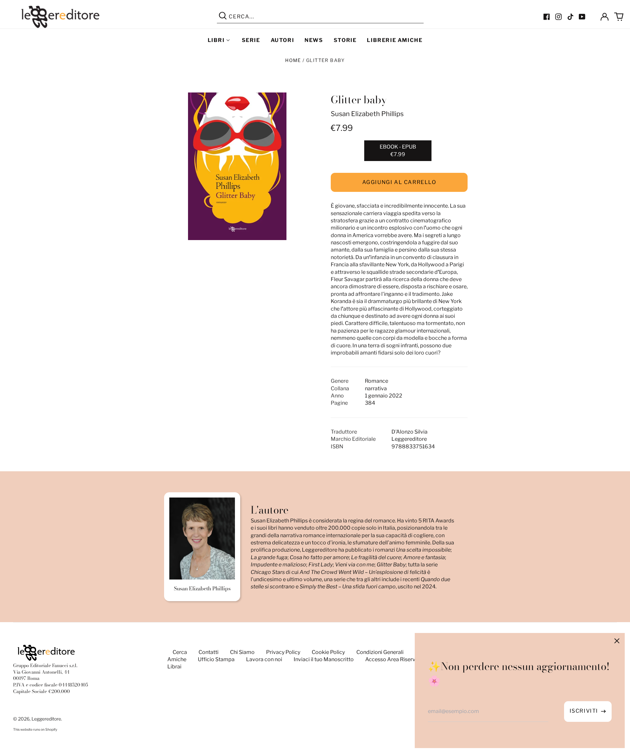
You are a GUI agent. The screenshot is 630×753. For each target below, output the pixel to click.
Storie (345, 40)
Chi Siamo (242, 652)
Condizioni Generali (380, 652)
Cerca (180, 652)
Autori (282, 40)
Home (293, 60)
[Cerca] (223, 17)
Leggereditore (46, 719)
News (313, 40)
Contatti (209, 652)
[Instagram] (558, 16)
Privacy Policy (283, 652)
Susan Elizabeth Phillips (367, 114)
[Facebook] (546, 16)
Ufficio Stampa (216, 659)
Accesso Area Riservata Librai (401, 659)
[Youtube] (582, 16)
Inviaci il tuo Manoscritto (324, 659)
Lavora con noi (264, 659)
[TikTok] (570, 16)
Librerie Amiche (394, 40)
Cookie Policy (328, 652)
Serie (251, 40)
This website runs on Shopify (35, 729)
